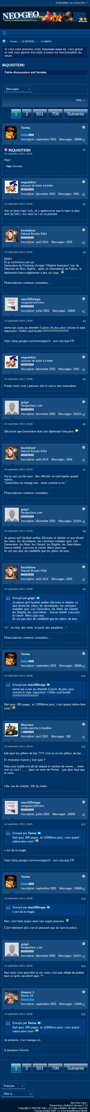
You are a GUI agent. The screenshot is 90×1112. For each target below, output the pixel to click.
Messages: (66, 139)
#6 (84, 424)
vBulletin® (68, 1105)
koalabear (28, 230)
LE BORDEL (28, 41)
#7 (84, 469)
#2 (84, 204)
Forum (13, 41)
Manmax (27, 724)
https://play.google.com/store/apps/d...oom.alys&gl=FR (39, 341)
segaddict (28, 182)
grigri (25, 402)
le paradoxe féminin (16, 1050)
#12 (83, 824)
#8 (84, 531)
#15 (83, 1014)
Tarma (25, 127)
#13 (83, 898)
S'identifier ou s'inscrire (70, 2)
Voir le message (38, 598)
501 (39, 113)
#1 (84, 149)
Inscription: (28, 139)
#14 (83, 966)
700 (55, 113)
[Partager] (83, 140)
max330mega (30, 299)
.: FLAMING (45, 41)
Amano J (27, 992)
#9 (84, 589)
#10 (83, 676)
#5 (84, 379)
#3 (84, 252)
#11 (83, 746)
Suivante (75, 113)
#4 (84, 321)
